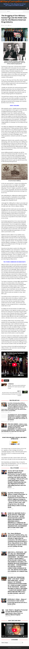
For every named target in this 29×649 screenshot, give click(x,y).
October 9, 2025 (12, 547)
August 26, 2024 (11, 595)
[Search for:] (14, 11)
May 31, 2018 (8, 616)
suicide (6, 380)
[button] (27, 8)
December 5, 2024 (5, 433)
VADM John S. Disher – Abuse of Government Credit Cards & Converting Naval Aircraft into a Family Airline (17, 601)
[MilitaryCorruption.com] (14, 6)
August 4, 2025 (11, 573)
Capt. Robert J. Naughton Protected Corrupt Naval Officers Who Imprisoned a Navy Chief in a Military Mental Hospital (16, 612)
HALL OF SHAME (14, 468)
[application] (14, 630)
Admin (10, 25)
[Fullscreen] (26, 636)
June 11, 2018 (10, 605)
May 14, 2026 (4, 412)
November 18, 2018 (5, 421)
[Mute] (23, 636)
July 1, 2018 (5, 25)
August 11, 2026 (11, 488)
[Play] (3, 636)
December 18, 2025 (12, 529)
